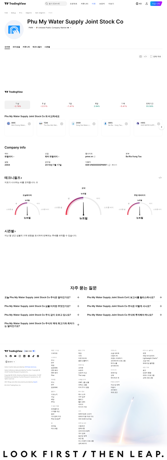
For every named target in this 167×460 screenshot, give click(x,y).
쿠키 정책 (81, 433)
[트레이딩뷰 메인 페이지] (15, 3)
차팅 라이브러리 (148, 356)
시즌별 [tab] (47, 47)
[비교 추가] (29, 124)
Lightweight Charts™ (150, 358)
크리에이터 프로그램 (118, 361)
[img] (68, 28)
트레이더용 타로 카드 (86, 416)
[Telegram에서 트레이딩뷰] (28, 356)
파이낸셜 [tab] (16, 47)
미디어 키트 (82, 407)
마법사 (113, 387)
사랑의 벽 (114, 356)
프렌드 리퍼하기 (116, 358)
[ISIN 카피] (109, 165)
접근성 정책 (82, 436)
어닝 (52, 397)
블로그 (80, 399)
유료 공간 (114, 392)
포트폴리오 (55, 409)
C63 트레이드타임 (85, 419)
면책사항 (81, 428)
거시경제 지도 (56, 416)
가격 (80, 356)
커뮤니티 (84, 3)
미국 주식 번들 (83, 387)
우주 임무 (81, 397)
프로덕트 (73, 3)
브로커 (102, 3)
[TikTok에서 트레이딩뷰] (33, 356)
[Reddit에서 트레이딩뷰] (38, 356)
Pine (52, 375)
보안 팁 (81, 438)
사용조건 (81, 426)
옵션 (52, 414)
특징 (80, 353)
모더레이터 (115, 366)
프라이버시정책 (84, 431)
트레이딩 (114, 373)
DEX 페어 (54, 373)
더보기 (111, 3)
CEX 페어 (54, 370)
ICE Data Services (30, 367)
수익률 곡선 (55, 411)
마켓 (94, 3)
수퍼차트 (54, 353)
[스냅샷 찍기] (141, 56)
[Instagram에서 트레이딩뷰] (19, 356)
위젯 (144, 353)
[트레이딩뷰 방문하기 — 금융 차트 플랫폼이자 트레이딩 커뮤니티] (14, 91)
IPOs (53, 402)
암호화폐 (54, 368)
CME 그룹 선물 (83, 382)
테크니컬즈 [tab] (37, 47)
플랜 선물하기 (83, 361)
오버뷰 (80, 368)
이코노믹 (54, 394)
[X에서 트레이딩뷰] (6, 356)
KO (140, 3)
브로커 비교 (82, 373)
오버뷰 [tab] (7, 47)
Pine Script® (55, 419)
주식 (52, 360)
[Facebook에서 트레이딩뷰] (10, 356)
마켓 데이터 (82, 358)
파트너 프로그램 (148, 375)
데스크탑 (54, 428)
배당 (52, 399)
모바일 (53, 426)
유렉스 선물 (82, 385)
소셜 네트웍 (115, 353)
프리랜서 (114, 390)
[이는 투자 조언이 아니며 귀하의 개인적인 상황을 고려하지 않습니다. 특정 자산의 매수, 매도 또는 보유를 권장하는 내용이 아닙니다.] (37, 182)
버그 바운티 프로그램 (86, 441)
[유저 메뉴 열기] (146, 3)
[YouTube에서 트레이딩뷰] (15, 356)
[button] (79, 3)
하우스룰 (114, 363)
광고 (144, 370)
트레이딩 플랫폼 (148, 363)
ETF (52, 363)
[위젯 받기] (145, 56)
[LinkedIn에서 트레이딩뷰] (24, 356)
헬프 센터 (81, 402)
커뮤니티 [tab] (26, 47)
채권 (52, 365)
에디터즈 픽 (115, 378)
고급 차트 (146, 361)
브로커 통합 (147, 373)
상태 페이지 (82, 443)
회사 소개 (81, 394)
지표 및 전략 (115, 385)
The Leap (81, 375)
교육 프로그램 (148, 378)
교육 (112, 375)
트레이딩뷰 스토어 (85, 414)
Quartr (35, 382)
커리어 (80, 404)
